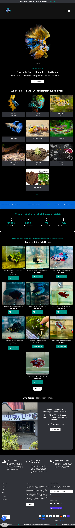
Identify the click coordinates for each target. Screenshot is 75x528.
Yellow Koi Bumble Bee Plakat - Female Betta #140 (13, 271)
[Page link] (20, 426)
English (5, 517)
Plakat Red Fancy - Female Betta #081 (61, 306)
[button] (65, 11)
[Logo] (8, 11)
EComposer (39, 526)
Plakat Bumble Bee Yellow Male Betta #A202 (13, 341)
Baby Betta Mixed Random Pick (38, 340)
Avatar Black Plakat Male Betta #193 (13, 306)
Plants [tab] (51, 397)
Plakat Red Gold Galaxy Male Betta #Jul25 (37, 376)
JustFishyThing (62, 520)
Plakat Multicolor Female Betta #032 (61, 270)
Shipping (4, 492)
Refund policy (5, 496)
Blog (3, 489)
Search (3, 486)
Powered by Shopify (69, 520)
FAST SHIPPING (12, 461)
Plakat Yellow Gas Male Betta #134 (37, 306)
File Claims (4, 499)
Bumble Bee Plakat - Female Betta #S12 (37, 270)
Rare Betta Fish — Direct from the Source (37, 72)
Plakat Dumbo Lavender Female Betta (61, 340)
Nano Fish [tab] (41, 397)
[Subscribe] (71, 491)
